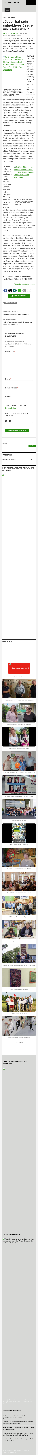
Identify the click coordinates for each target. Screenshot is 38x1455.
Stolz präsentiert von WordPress (12, 1450)
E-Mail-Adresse (11, 388)
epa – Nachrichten (11, 2)
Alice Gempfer (7, 1427)
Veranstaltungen (9, 18)
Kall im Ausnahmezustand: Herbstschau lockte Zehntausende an (17, 322)
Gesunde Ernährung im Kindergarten (16, 313)
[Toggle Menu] (7, 10)
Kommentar (10, 351)
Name (8, 379)
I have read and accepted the (17, 407)
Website (8, 397)
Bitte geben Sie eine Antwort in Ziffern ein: (16, 414)
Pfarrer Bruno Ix (10, 302)
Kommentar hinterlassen (12, 35)
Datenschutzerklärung (9, 1452)
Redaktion (24, 33)
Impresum (26, 1450)
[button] (5, 290)
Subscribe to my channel (20, 668)
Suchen (4, 444)
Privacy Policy (10, 408)
